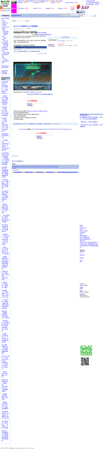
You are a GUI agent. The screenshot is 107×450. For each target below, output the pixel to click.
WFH (93, 1)
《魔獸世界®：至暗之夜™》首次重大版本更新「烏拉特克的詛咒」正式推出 (5, 239)
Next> (66, 129)
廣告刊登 (82, 241)
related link (47, 123)
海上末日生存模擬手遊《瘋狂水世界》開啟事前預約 (5, 228)
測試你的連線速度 (43, 34)
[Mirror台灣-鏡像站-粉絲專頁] (20, 51)
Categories (5, 15)
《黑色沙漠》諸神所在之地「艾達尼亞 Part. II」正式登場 (5, 251)
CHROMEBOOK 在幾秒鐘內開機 (89, 245)
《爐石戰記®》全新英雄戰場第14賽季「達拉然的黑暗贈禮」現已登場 (5, 325)
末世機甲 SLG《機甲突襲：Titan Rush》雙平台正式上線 (5, 294)
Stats (81, 229)
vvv (81, 247)
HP (29, 166)
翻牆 (81, 261)
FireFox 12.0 (39, 172)
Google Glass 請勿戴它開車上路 (89, 244)
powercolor (41, 166)
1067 (32, 129)
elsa (27, 166)
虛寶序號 (5, 44)
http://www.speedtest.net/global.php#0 (36, 111)
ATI (13, 166)
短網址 (82, 258)
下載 (3, 57)
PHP (59, 172)
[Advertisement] (85, 43)
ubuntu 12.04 (18, 172)
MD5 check (15, 161)
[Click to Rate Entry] (52, 123)
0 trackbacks (31, 123)
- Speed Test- (15, 170)
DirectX (14, 168)
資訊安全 (82, 255)
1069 (40, 129)
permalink (39, 123)
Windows (29, 28)
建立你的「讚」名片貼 (42, 53)
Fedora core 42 (18, 1)
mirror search (83, 114)
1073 (55, 129)
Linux (75, 172)
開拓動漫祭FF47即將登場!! (5, 135)
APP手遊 (5, 41)
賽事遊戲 (5, 33)
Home (81, 226)
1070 (43, 129)
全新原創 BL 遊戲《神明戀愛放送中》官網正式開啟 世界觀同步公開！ (5, 196)
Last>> (70, 129)
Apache (53, 1)
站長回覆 (82, 232)
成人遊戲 (5, 46)
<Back (25, 129)
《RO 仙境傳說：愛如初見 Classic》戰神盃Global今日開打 (5, 219)
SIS (22, 166)
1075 (62, 129)
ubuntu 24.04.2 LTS (30, 1)
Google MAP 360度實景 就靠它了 (89, 242)
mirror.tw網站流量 (84, 237)
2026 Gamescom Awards (5, 23)
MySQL (63, 172)
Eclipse (60, 1)
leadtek (32, 166)
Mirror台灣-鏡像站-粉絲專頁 (34, 51)
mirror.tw (82, 283)
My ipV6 (8, 10)
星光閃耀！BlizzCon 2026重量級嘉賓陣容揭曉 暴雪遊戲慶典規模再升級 (5, 172)
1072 (51, 129)
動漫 (4, 30)
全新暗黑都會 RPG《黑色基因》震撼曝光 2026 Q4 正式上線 (5, 415)
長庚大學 (27, 92)
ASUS (36, 166)
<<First (21, 129)
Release (15, 156)
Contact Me (83, 228)
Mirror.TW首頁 (84, 231)
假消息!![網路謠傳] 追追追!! (5, 54)
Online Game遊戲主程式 (5, 61)
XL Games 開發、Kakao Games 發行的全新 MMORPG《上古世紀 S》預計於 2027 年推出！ (5, 362)
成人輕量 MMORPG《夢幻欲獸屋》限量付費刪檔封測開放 (5, 349)
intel (19, 166)
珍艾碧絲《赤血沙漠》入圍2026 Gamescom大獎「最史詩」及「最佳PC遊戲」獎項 (5, 125)
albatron (47, 166)
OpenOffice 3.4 (50, 172)
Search (83, 14)
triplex (51, 166)
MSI (24, 166)
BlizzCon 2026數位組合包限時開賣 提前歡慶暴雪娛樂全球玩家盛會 (5, 435)
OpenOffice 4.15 (43, 1)
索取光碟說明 (83, 236)
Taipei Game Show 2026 (5, 27)
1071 (47, 129)
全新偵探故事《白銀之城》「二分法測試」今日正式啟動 (5, 425)
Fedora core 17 (29, 172)
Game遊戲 (5, 42)
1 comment (16, 123)
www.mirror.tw (38, 92)
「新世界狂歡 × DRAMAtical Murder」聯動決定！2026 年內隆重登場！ (5, 145)
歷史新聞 (4, 73)
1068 (36, 129)
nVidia (16, 166)
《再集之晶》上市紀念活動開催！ (89, 122)
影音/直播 (5, 31)
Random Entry (85, 115)
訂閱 (81, 234)
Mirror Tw (16, 49)
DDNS (72, 10)
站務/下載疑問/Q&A (85, 239)
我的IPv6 (82, 252)
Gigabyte (56, 166)
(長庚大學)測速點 (42, 32)
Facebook (89, 1)
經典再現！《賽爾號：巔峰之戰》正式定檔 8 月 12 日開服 (5, 315)
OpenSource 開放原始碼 (5, 66)
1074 (58, 129)
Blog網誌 (4, 47)
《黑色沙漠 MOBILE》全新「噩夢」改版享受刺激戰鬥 (5, 405)
